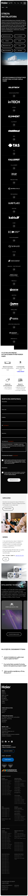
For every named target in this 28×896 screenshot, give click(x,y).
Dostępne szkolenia (8, 508)
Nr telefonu (4, 417)
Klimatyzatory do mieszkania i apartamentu (20, 781)
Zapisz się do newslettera (8, 750)
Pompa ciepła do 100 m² (18, 843)
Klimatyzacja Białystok (6, 794)
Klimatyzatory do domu (19, 783)
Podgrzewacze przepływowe (5, 889)
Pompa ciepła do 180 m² (18, 848)
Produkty (4, 692)
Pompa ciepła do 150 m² (18, 846)
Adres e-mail (4, 409)
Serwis (20, 45)
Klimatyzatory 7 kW (5, 816)
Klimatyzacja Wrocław (6, 783)
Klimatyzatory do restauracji (17, 788)
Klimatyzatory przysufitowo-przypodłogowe (17, 814)
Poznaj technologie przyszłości (14, 634)
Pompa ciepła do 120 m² (18, 845)
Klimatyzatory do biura (19, 784)
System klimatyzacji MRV (19, 802)
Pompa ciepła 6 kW (5, 856)
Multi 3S (3, 820)
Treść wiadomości (7, 441)
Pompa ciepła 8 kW (5, 859)
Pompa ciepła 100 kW (6, 872)
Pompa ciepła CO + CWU (18, 855)
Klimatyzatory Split (18, 798)
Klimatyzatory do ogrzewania (17, 792)
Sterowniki (16, 886)
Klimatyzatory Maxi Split (19, 800)
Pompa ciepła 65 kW (5, 870)
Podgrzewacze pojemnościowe (5, 887)
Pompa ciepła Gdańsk (6, 840)
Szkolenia (7, 40)
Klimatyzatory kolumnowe (19, 819)
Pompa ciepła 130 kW (6, 873)
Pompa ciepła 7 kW (5, 858)
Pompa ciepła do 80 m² (18, 842)
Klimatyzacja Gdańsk (6, 787)
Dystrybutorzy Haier (7, 36)
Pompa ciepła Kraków (6, 834)
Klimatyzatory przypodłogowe (17, 811)
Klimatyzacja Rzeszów (6, 793)
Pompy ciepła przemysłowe (20, 838)
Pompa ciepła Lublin (6, 843)
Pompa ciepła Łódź (5, 837)
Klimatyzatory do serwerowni (17, 790)
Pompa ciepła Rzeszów (6, 847)
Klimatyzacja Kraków (6, 782)
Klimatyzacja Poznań (6, 786)
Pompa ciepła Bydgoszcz (7, 844)
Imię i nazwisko (4, 401)
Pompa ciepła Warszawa (6, 833)
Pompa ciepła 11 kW (5, 863)
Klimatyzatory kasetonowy (20, 816)
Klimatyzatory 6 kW (5, 815)
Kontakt (19, 40)
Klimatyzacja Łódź (5, 785)
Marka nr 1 (4, 693)
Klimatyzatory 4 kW (5, 812)
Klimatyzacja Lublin (6, 789)
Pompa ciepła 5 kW (5, 855)
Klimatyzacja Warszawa (6, 781)
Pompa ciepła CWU (18, 856)
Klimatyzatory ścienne (18, 809)
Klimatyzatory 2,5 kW (6, 809)
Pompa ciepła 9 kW (5, 861)
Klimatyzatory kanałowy (19, 817)
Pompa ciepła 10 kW (5, 862)
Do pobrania (4, 698)
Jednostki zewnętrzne (19, 820)
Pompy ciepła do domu (19, 833)
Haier (3, 7)
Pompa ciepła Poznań (6, 838)
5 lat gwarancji (5, 729)
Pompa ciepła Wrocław (6, 836)
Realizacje (4, 721)
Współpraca (4, 709)
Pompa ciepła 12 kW (5, 865)
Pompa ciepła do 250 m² (18, 850)
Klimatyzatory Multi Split (19, 799)
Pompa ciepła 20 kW (5, 869)
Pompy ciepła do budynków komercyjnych (20, 837)
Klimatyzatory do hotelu (19, 786)
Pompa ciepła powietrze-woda (19, 859)
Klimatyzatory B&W (18, 796)
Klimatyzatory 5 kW (5, 813)
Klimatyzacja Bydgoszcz (7, 790)
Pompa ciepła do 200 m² (18, 849)
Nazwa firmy (4, 433)
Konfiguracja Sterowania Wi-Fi (8, 731)
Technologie (20, 50)
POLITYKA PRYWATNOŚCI (6, 728)
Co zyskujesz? (19, 36)
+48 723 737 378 (19, 555)
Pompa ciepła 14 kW (5, 866)
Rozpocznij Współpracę (7, 718)
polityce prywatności (15, 462)
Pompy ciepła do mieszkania (20, 834)
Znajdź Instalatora (8, 759)
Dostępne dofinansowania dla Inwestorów (11, 734)
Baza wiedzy (4, 696)
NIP (5, 425)
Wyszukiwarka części (7, 45)
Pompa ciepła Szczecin (6, 841)
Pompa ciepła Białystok (6, 848)
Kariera (3, 701)
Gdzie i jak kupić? (5, 695)
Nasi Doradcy (4, 720)
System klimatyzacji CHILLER (20, 803)
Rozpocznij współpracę (7, 50)
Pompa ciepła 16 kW (5, 867)
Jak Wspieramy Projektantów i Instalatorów (11, 717)
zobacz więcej (20, 371)
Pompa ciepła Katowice (6, 845)
